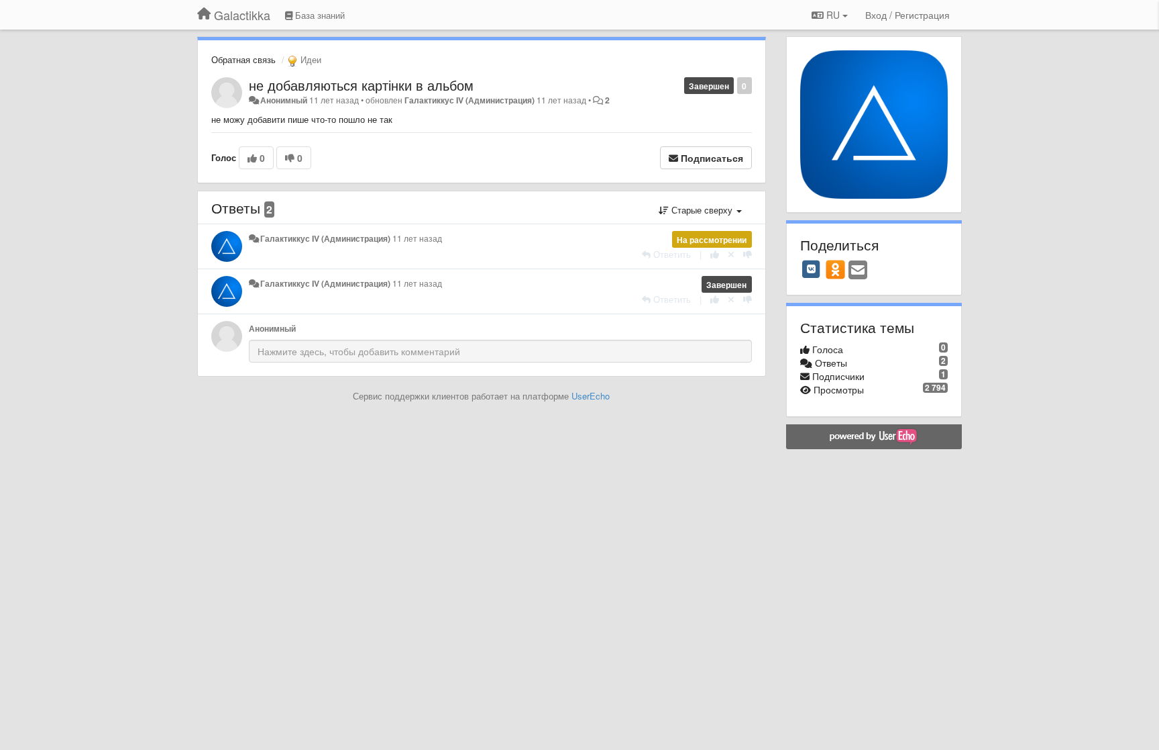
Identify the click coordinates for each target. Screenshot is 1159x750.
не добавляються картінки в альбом (361, 85)
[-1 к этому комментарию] (747, 254)
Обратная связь (243, 59)
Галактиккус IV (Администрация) (469, 100)
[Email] (857, 270)
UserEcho (590, 395)
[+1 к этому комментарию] (714, 254)
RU (833, 14)
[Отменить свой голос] (731, 254)
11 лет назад (417, 238)
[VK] (811, 269)
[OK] (835, 269)
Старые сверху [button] (702, 209)
